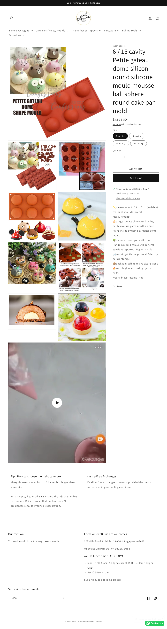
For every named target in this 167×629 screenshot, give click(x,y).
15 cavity (121, 143)
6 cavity (120, 136)
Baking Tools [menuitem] (129, 30)
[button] (11, 18)
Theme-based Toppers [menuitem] (84, 30)
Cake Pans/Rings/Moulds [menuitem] (50, 30)
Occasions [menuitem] (15, 35)
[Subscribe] (63, 598)
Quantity (117, 150)
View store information (128, 198)
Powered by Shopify (94, 622)
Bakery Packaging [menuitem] (19, 30)
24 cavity (138, 143)
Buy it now (135, 177)
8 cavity (137, 136)
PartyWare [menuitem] (110, 30)
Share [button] (119, 286)
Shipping (117, 124)
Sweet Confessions (79, 622)
